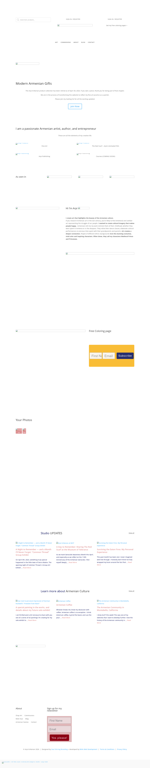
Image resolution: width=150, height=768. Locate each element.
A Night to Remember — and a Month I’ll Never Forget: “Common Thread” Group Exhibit (33, 552)
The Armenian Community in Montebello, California (110, 608)
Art (56, 42)
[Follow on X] (26, 729)
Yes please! (59, 738)
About (76, 42)
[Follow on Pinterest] (30, 729)
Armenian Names (22, 722)
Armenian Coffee (64, 605)
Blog (83, 42)
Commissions (66, 42)
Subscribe (125, 355)
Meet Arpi (19, 719)
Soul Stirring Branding (59, 749)
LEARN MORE (75, 246)
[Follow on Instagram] (17, 729)
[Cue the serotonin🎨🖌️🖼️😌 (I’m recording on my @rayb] (60, 654)
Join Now (75, 106)
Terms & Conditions (107, 749)
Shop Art (19, 715)
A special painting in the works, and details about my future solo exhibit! (33, 608)
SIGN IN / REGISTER (73, 19)
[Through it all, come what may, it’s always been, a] (119, 652)
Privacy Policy (122, 749)
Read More (27, 568)
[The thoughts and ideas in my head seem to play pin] (90, 667)
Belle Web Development (88, 749)
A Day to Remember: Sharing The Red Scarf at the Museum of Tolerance (74, 548)
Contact (91, 42)
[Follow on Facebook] (22, 729)
